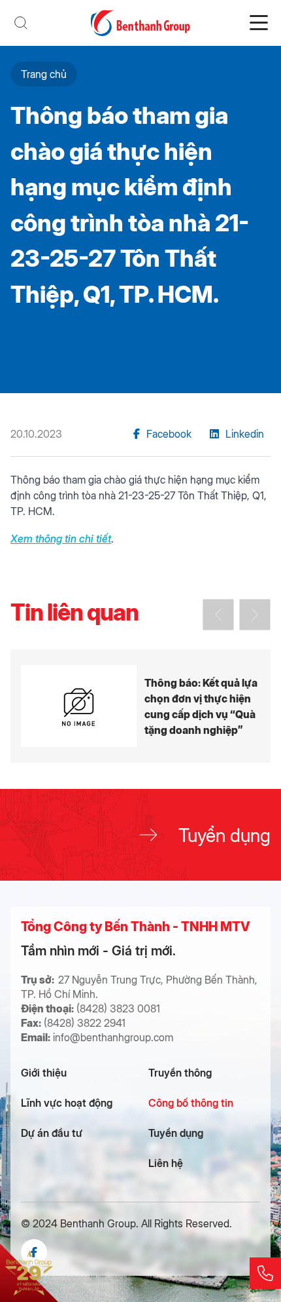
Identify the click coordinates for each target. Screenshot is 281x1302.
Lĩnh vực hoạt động (66, 1102)
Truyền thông (180, 1072)
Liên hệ (165, 1162)
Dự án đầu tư (51, 1132)
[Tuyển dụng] (140, 835)
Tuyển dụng (175, 1132)
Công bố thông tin (190, 1102)
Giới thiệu (44, 1072)
